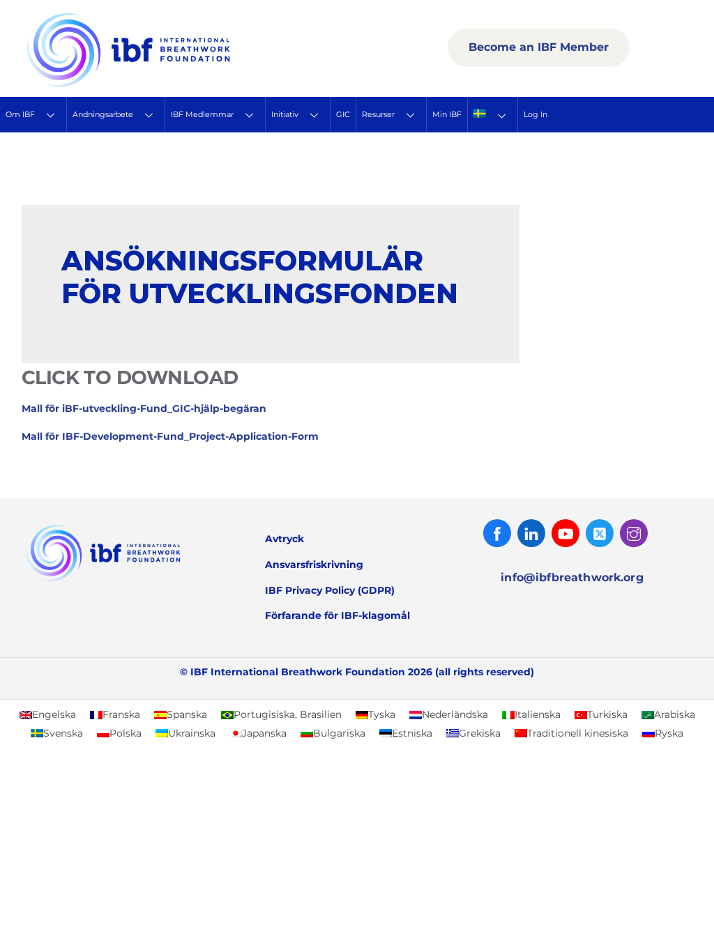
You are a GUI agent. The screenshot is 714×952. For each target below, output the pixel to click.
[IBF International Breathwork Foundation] (159, 84)
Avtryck (284, 538)
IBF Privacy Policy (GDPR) (330, 590)
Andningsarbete (103, 114)
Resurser (378, 114)
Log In (535, 114)
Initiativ (284, 114)
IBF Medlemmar (202, 114)
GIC (343, 114)
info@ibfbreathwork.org (572, 577)
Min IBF (447, 114)
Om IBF (20, 114)
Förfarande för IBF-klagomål (337, 615)
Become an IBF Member (539, 47)
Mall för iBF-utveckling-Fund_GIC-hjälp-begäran (144, 408)
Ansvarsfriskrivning (314, 564)
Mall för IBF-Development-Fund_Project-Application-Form (170, 436)
